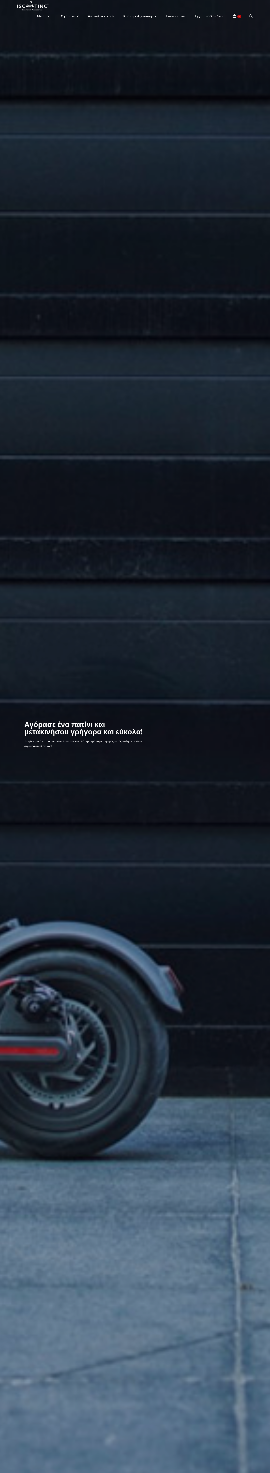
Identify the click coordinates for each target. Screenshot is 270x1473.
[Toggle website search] (251, 16)
